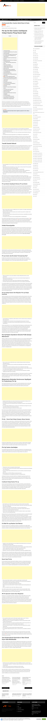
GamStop (35, 95)
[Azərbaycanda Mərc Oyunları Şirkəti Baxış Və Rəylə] (27, 681)
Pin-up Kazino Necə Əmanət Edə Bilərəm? (9, 83)
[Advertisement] (31, 9)
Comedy (15, 19)
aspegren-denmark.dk (37, 60)
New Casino (36, 130)
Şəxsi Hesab (5, 85)
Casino (35, 69)
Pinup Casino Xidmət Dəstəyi (7, 82)
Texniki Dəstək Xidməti (6, 50)
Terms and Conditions (21, 709)
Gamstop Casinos (37, 98)
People (35, 170)
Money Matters (36, 120)
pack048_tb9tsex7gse (37, 161)
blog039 (35, 64)
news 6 (35, 137)
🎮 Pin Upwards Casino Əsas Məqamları (9, 69)
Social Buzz (36, 182)
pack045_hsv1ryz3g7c (37, 153)
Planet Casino (36, 175)
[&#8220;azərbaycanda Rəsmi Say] (7, 680)
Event (10, 19)
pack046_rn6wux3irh (37, 156)
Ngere (9, 26)
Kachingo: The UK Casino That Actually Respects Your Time (38, 32)
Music (22, 19)
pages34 (35, 165)
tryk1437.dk (36, 189)
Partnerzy (35, 168)
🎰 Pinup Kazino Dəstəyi (6, 84)
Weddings (35, 192)
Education (35, 86)
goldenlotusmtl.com (37, 100)
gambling (35, 93)
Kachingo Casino (36, 103)
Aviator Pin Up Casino (6, 91)
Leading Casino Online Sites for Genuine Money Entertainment (17, 694)
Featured (35, 91)
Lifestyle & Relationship (37, 105)
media (35, 115)
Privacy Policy (20, 711)
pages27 (35, 163)
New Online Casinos (37, 132)
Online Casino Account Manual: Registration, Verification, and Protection (27, 694)
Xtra (30, 19)
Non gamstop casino (37, 144)
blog (35, 62)
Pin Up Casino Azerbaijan (7, 64)
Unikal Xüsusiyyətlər (6, 53)
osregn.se (35, 149)
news (35, 134)
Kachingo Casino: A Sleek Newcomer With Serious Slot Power (39, 29)
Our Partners (36, 151)
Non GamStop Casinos (37, 146)
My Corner (26, 19)
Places (35, 173)
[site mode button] (43, 19)
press (35, 180)
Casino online (36, 76)
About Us (19, 704)
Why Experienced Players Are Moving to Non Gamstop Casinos (39, 34)
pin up (9, 181)
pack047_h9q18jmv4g (37, 158)
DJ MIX (35, 84)
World (35, 194)
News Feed (6, 19)
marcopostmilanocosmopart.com (39, 112)
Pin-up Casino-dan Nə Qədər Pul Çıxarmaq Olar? (10, 54)
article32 (35, 57)
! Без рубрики (36, 48)
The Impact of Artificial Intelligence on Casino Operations (5, 694)
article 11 (35, 55)
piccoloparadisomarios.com (38, 172)
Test (35, 187)
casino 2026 (36, 72)
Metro (35, 118)
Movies (18, 19)
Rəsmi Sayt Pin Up (6, 68)
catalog (35, 81)
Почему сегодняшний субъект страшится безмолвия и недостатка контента (39, 38)
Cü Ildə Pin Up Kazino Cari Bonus (8, 67)
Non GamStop (36, 142)
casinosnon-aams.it (37, 79)
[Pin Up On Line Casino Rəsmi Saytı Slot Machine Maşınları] (17, 681)
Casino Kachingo (36, 74)
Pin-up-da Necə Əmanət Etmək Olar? (8, 96)
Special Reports (36, 184)
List (34, 107)
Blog (18, 706)
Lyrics (35, 110)
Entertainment (36, 88)
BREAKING (35, 67)
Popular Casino (36, 177)
